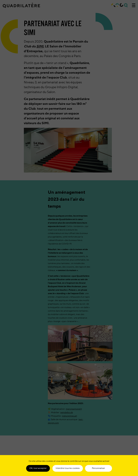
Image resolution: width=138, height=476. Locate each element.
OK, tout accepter (38, 468)
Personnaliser (98, 468)
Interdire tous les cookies (68, 468)
